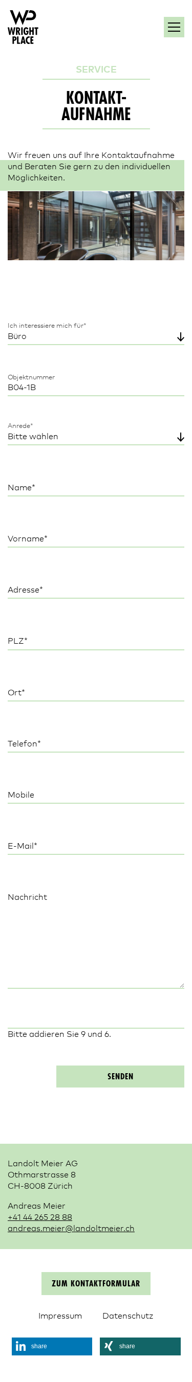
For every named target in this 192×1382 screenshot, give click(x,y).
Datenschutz (128, 1316)
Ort (28, 692)
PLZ (28, 641)
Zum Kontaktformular (96, 1284)
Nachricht (27, 898)
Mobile (21, 795)
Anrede (24, 425)
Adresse (28, 589)
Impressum (60, 1316)
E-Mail (28, 846)
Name (28, 487)
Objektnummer (31, 377)
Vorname (28, 538)
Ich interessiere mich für (47, 325)
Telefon (28, 743)
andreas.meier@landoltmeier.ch (71, 1229)
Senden (121, 1077)
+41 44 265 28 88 (40, 1217)
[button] (52, 1346)
